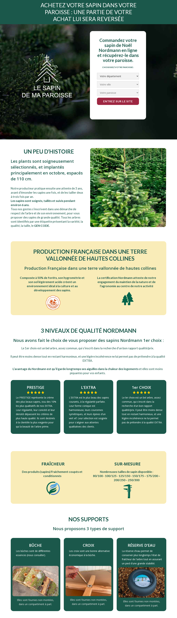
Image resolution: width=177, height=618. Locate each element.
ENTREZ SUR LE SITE (118, 101)
